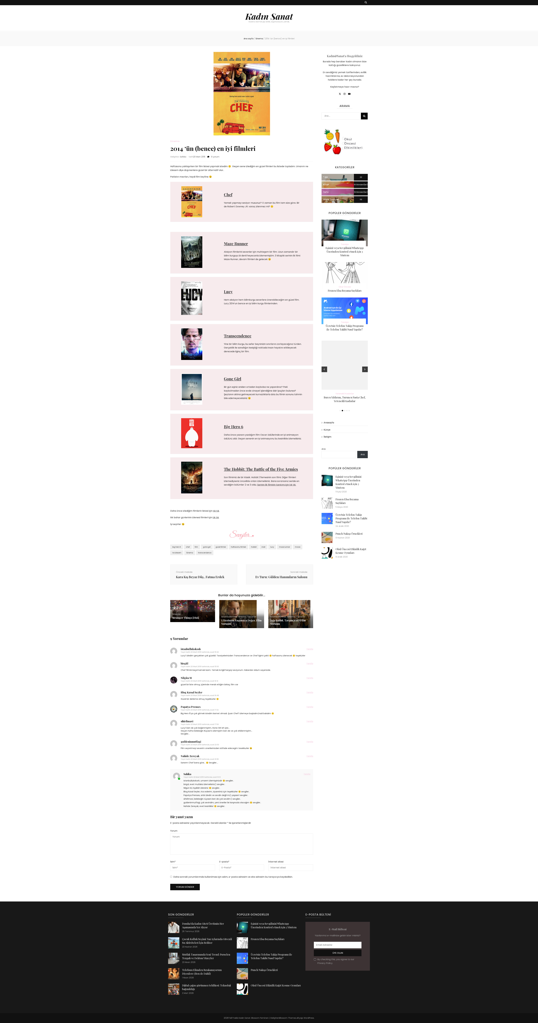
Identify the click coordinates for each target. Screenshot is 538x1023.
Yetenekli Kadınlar (345, 393)
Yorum (173, 830)
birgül (184, 663)
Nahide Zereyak (190, 756)
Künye (327, 429)
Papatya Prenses (190, 707)
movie (297, 547)
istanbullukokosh (191, 649)
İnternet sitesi (275, 861)
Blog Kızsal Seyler (191, 692)
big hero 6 (176, 547)
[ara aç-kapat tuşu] (366, 2)
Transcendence (237, 335)
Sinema (175, 141)
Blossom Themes (287, 1018)
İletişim (327, 436)
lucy (272, 547)
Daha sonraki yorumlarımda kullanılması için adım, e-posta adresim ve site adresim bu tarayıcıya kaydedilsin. (233, 876)
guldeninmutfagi (191, 741)
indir (263, 547)
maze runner (284, 547)
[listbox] (345, 376)
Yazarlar (251, 616)
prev (324, 369)
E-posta (224, 861)
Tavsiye (345, 244)
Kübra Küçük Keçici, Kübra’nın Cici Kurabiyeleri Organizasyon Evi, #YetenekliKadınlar (344, 401)
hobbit (254, 547)
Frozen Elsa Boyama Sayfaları (344, 290)
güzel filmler (221, 547)
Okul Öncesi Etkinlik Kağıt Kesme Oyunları (276, 985)
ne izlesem (176, 552)
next (365, 369)
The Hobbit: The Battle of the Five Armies (261, 469)
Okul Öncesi (345, 286)
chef (188, 547)
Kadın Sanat (269, 16)
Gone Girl (232, 378)
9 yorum (215, 156)
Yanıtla (309, 649)
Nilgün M (186, 678)
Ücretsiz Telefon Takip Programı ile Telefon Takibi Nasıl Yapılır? (351, 518)
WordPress (309, 1018)
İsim (173, 861)
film (196, 547)
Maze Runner (236, 243)
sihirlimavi (187, 721)
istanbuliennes (229, 616)
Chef (228, 194)
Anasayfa (329, 422)
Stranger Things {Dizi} (185, 617)
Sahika (183, 156)
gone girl (207, 547)
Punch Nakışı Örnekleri (349, 533)
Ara (323, 449)
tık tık (216, 510)
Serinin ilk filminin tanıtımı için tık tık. (276, 484)
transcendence (204, 552)
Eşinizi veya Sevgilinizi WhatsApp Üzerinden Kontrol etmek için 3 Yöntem (345, 251)
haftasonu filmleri (238, 547)
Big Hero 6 (233, 426)
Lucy (228, 291)
